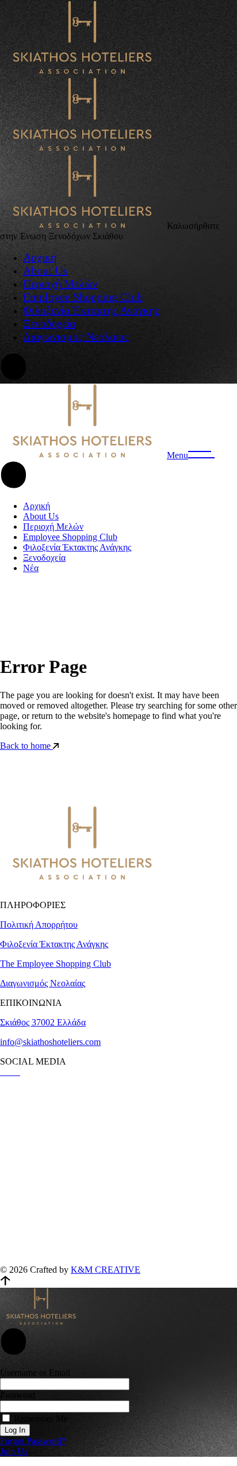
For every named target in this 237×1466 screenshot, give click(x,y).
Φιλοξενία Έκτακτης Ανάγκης (54, 944)
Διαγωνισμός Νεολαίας (42, 983)
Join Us (14, 1451)
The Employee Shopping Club (55, 964)
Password (17, 1395)
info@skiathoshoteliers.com (50, 1042)
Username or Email (35, 1372)
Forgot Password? (33, 1441)
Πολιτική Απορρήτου (39, 924)
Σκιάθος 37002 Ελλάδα (43, 1022)
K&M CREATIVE (105, 1269)
